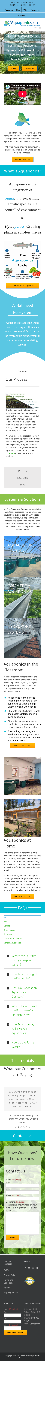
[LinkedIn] (37, 1268)
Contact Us (35, 1323)
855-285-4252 (27, 2)
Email (13, 1195)
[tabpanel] (22, 421)
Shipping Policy (11, 1292)
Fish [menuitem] (5, 921)
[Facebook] (25, 1268)
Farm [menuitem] (6, 917)
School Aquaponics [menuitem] (12, 943)
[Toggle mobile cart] (35, 27)
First (8, 1182)
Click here (10, 453)
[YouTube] (29, 1268)
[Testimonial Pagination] (16, 1127)
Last (8, 1189)
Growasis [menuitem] (8, 934)
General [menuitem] (7, 926)
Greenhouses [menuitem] (9, 930)
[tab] (22, 371)
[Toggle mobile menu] (40, 27)
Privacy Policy (10, 1275)
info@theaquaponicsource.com (22, 5)
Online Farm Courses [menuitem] (13, 938)
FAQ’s (6, 1270)
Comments (15, 1202)
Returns (7, 1287)
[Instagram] (33, 1268)
